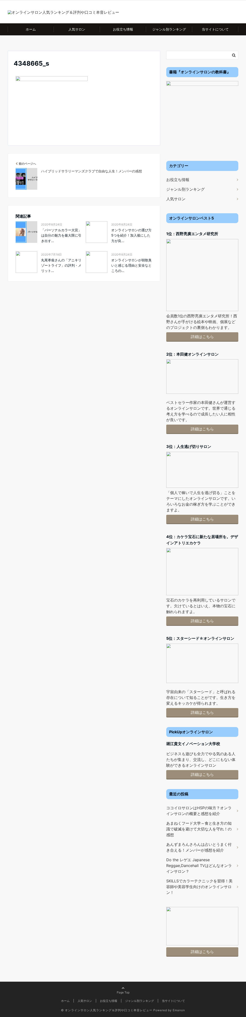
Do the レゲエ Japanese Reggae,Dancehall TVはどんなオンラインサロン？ (199, 865)
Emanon (179, 1010)
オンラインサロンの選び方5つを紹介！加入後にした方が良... (131, 235)
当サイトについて (215, 29)
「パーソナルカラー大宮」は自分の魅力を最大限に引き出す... (61, 235)
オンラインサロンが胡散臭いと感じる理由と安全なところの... (131, 265)
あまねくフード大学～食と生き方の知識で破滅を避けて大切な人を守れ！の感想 (199, 829)
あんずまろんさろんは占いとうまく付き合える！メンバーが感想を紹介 (199, 847)
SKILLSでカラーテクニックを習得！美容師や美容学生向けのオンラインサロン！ (199, 887)
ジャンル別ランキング (169, 29)
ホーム (31, 29)
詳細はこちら (202, 336)
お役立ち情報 (123, 29)
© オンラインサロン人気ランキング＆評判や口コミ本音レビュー (106, 1010)
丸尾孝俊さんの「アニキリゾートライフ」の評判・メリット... (61, 265)
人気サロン (76, 29)
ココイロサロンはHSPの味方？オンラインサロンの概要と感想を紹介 (199, 810)
